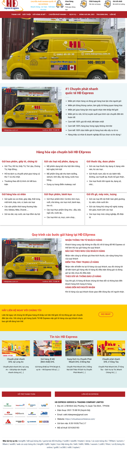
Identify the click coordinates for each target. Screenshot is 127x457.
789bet (112, 441)
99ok (108, 444)
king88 (40, 444)
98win (5, 444)
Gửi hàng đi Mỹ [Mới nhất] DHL (48, 360)
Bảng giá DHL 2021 (87, 14)
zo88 (101, 444)
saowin (94, 444)
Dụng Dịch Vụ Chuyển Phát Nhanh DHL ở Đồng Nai (79, 360)
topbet (76, 447)
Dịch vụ (72, 14)
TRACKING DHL (102, 14)
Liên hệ (113, 14)
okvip (88, 441)
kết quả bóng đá (34, 441)
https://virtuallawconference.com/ (80, 419)
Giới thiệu (26, 14)
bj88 (47, 444)
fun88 (66, 441)
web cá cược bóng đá (26, 444)
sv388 (63, 447)
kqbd (53, 444)
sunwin (120, 441)
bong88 (21, 441)
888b (87, 444)
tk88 (81, 444)
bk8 (75, 444)
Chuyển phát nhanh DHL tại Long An (16, 360)
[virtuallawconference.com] (14, 5)
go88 (56, 447)
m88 (69, 447)
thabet (81, 441)
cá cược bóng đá (99, 441)
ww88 (12, 444)
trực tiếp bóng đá (64, 444)
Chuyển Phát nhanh (57, 14)
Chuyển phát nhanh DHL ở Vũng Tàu (111, 360)
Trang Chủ (16, 14)
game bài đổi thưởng (52, 441)
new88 (73, 441)
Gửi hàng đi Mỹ (39, 14)
